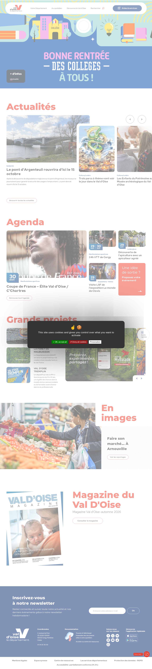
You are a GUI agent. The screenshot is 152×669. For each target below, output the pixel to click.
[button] (147, 654)
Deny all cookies (79, 342)
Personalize (95, 342)
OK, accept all (60, 342)
